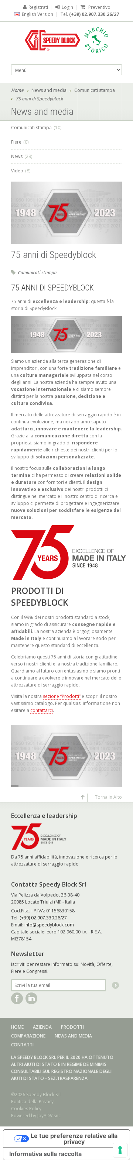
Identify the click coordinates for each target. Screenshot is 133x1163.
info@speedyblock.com (49, 925)
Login (67, 7)
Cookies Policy (26, 1108)
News (21, 156)
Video (20, 171)
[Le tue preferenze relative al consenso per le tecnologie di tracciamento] (120, 1150)
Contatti (22, 1045)
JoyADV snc (49, 1115)
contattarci (41, 710)
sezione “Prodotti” (62, 696)
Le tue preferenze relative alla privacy (74, 1138)
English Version (37, 14)
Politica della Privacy (32, 1101)
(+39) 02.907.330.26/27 (94, 14)
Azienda (42, 1027)
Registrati (38, 7)
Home (17, 90)
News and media (48, 90)
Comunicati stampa (94, 90)
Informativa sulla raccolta (45, 1153)
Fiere (19, 142)
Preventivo (98, 7)
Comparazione (28, 1036)
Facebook (17, 998)
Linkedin (31, 998)
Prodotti (72, 1027)
